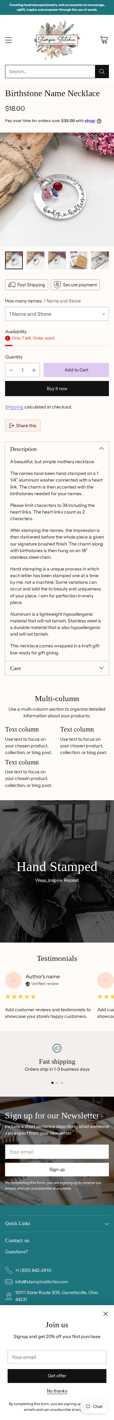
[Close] (105, 1314)
